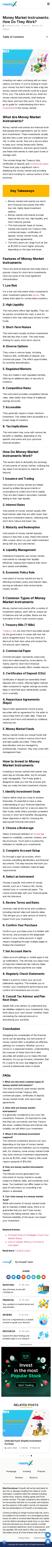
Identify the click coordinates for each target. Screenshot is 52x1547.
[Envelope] (48, 1535)
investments (9, 108)
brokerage (39, 834)
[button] (47, 37)
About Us (33, 1477)
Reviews (19, 1477)
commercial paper (39, 163)
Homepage (11, 1471)
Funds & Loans (22, 1250)
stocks (36, 295)
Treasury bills (9, 631)
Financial (41, 1471)
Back (6, 29)
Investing (27, 1471)
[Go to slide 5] (31, 1455)
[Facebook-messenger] (48, 1541)
